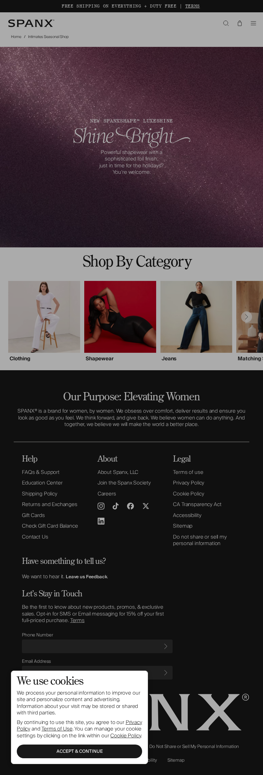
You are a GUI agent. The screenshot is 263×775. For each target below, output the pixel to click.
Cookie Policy (125, 735)
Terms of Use (56, 728)
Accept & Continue (80, 751)
